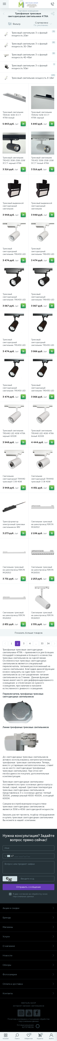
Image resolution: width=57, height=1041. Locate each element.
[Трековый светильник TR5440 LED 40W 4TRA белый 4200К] (42, 415)
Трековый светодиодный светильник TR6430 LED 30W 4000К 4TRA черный (42, 299)
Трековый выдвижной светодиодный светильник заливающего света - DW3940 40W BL (13, 208)
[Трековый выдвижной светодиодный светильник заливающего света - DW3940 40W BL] (14, 188)
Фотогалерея (10, 974)
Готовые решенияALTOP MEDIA (25, 1026)
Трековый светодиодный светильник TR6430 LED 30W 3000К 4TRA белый (42, 254)
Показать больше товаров (29, 632)
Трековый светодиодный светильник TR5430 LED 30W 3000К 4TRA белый (14, 390)
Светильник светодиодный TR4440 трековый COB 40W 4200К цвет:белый (42, 480)
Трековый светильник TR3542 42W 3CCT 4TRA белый (13, 115)
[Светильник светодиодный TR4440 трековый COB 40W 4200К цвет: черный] (14, 461)
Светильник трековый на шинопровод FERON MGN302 (42, 524)
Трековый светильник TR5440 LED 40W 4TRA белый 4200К (42, 433)
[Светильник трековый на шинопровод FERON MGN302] (42, 506)
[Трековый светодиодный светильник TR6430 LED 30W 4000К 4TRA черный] (42, 279)
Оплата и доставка (13, 984)
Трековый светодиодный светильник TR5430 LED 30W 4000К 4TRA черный (14, 345)
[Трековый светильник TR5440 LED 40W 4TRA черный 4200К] (14, 415)
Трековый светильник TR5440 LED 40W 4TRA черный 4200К (14, 433)
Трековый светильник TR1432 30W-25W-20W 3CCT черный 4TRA (14, 160)
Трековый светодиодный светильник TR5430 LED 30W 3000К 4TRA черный (42, 345)
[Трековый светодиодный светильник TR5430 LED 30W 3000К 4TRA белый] (14, 370)
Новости (7, 955)
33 (42, 643)
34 (48, 643)
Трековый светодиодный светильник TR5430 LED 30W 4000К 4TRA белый (42, 390)
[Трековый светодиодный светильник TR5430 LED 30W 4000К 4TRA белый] (42, 370)
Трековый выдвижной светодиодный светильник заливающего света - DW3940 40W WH (41, 208)
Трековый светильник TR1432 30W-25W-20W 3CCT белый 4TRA (42, 160)
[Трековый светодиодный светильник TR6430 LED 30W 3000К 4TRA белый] (42, 234)
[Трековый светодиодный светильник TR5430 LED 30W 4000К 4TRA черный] (14, 325)
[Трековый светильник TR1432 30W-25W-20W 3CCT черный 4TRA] (14, 143)
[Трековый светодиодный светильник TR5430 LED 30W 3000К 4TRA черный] (42, 325)
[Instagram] (21, 1013)
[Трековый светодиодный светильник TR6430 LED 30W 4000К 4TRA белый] (14, 234)
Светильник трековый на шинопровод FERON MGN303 (42, 615)
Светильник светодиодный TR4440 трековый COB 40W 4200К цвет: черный (14, 480)
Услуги (6, 936)
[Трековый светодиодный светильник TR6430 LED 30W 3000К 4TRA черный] (14, 279)
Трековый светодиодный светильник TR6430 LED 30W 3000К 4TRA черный (14, 299)
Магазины (8, 927)
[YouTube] (28, 1013)
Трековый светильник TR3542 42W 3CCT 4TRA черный (41, 115)
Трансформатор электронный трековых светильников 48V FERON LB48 (14, 525)
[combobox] (8, 856)
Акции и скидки (11, 908)
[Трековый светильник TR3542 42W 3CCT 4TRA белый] (14, 97)
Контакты (8, 993)
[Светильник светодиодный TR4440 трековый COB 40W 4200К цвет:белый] (42, 461)
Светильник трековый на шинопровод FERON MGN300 (42, 570)
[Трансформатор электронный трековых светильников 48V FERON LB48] (14, 506)
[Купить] (23, 123)
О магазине (9, 946)
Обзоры (7, 965)
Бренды (7, 917)
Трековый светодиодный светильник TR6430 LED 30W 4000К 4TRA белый (14, 254)
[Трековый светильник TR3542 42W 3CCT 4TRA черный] (42, 97)
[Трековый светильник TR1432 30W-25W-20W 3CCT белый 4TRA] (42, 143)
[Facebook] (36, 1013)
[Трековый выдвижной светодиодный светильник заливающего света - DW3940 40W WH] (42, 188)
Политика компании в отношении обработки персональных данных (29, 1020)
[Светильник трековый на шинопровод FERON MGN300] (42, 552)
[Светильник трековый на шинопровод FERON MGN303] (42, 597)
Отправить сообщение (28, 887)
